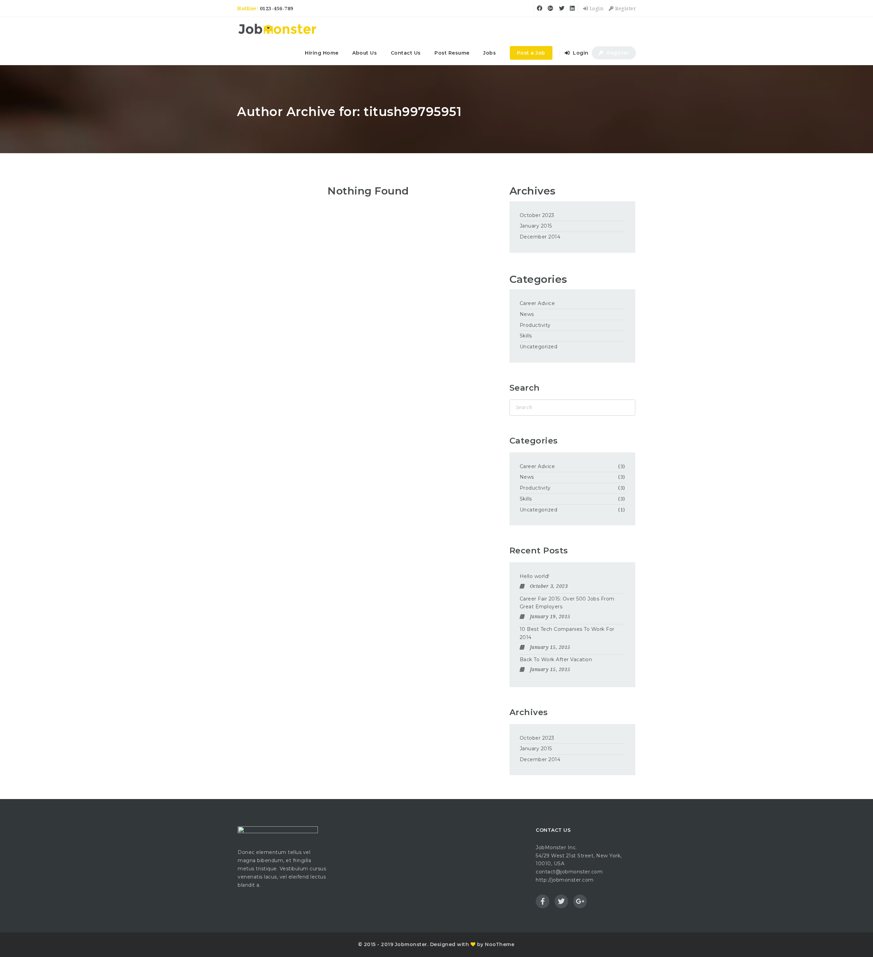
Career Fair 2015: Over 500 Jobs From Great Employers (567, 603)
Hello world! (534, 576)
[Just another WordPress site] (277, 29)
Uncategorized (539, 347)
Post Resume (452, 53)
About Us (364, 53)
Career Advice (537, 303)
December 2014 (540, 237)
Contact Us (406, 53)
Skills (526, 336)
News (527, 314)
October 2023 (537, 215)
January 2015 (536, 226)
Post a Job (531, 53)
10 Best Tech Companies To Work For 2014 (567, 633)
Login (596, 8)
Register (625, 8)
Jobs (489, 53)
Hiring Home (322, 53)
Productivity (535, 325)
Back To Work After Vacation (556, 659)
